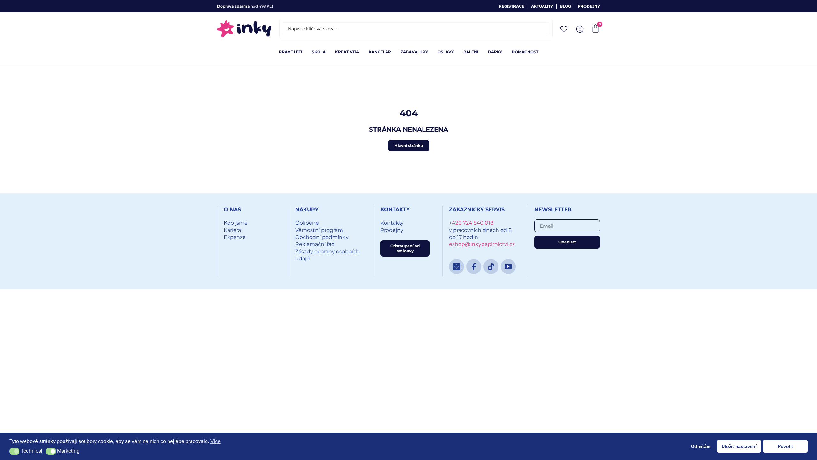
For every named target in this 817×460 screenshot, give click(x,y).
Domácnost (525, 52)
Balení (470, 52)
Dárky (495, 52)
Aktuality (542, 6)
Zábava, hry (414, 52)
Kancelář (380, 52)
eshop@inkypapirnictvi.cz (482, 244)
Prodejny (589, 6)
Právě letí (290, 52)
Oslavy (446, 52)
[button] (14, 451)
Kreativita (347, 52)
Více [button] (215, 441)
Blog (565, 6)
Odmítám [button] (700, 446)
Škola (319, 52)
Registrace (511, 6)
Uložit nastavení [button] (739, 446)
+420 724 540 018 (471, 223)
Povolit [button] (785, 446)
